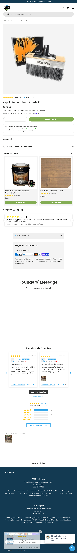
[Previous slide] (6, 373)
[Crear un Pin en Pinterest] (22, 210)
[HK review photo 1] (43, 378)
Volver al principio (38, 463)
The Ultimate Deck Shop (17, 550)
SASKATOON (46, 2)
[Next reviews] (72, 220)
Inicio (4, 21)
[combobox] (38, 14)
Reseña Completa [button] (18, 385)
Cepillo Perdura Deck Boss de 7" (17, 21)
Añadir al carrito (51, 119)
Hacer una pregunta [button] (38, 425)
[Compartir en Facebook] (18, 210)
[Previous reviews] (5, 220)
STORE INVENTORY (23, 235)
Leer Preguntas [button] (38, 396)
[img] (15, 356)
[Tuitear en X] (14, 210)
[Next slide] (70, 373)
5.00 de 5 (43, 403)
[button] (68, 8)
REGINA (35, 2)
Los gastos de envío (10, 110)
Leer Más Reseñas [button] (38, 392)
